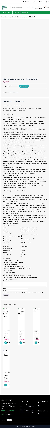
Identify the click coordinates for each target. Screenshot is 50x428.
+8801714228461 (7, 410)
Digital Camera (28, 411)
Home (4, 13)
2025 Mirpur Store (20, 426)
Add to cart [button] (10, 342)
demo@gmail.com (8, 414)
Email (5, 290)
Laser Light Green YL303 (36, 336)
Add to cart (24, 86)
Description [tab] (7, 101)
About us (16, 13)
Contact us (25, 13)
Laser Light (32, 411)
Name (5, 288)
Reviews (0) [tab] (19, 101)
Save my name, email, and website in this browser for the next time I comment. (23, 292)
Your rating (6, 279)
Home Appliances (28, 405)
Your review (6, 281)
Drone (32, 406)
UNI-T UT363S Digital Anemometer (7, 379)
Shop (9, 13)
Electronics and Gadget (10, 16)
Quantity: (7, 86)
